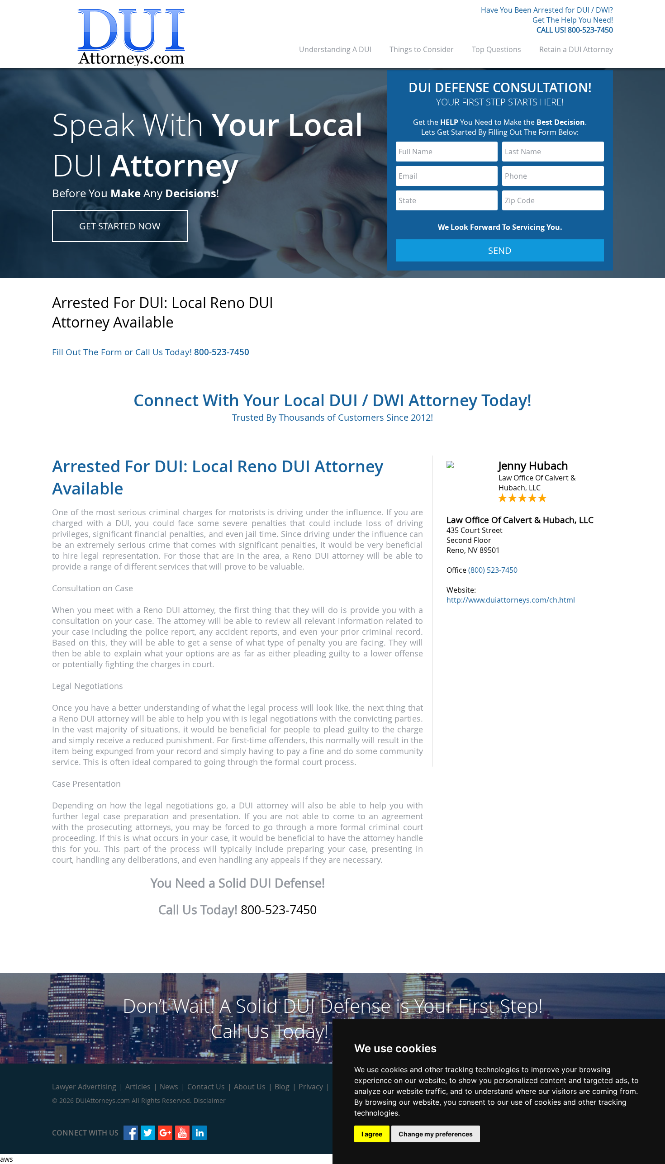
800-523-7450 (590, 30)
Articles (138, 1087)
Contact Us (206, 1087)
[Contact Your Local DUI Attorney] (131, 63)
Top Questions (496, 49)
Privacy (311, 1087)
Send (500, 250)
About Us (250, 1087)
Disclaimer (210, 1100)
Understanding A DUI (335, 49)
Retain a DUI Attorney (576, 49)
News (169, 1087)
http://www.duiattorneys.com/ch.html (510, 600)
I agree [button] (371, 1134)
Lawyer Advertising (84, 1087)
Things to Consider (422, 49)
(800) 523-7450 (493, 570)
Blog (282, 1087)
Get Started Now (120, 226)
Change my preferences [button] (436, 1134)
